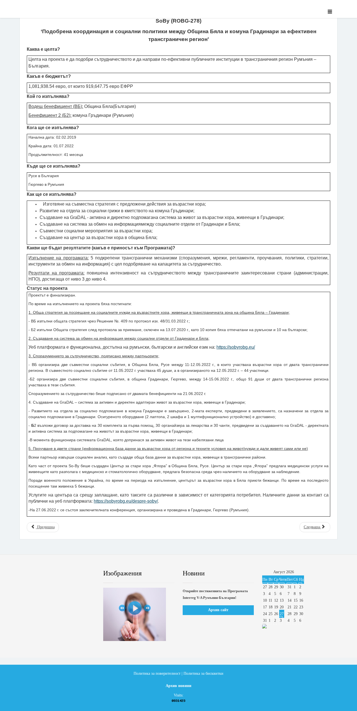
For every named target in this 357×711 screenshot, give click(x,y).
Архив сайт (218, 610)
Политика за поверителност (157, 673)
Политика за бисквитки (203, 673)
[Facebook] (31, 573)
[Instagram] (82, 573)
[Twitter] (48, 573)
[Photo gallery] (138, 614)
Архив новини (178, 686)
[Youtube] (65, 573)
